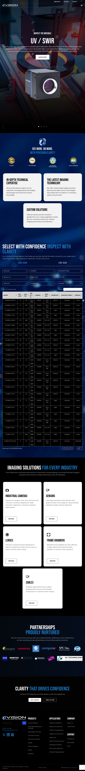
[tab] (22, 263)
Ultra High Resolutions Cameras (35, 727)
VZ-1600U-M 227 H (10, 300)
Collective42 (73, 767)
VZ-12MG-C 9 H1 (10, 414)
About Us (70, 723)
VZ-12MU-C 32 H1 (10, 380)
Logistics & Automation (56, 734)
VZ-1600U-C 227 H (10, 305)
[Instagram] (12, 734)
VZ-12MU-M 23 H (10, 373)
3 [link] (66, 448)
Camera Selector (33, 723)
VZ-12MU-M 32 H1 (10, 360)
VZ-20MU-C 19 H (10, 345)
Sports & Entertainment (56, 741)
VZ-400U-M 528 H (10, 320)
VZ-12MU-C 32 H (10, 387)
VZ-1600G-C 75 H (10, 315)
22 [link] (78, 448)
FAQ (68, 746)
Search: (61, 289)
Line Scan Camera (33, 735)
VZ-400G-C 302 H (10, 335)
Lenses (30, 743)
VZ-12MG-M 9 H (10, 407)
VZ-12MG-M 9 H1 (10, 400)
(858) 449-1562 (6, 728)
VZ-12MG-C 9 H (10, 421)
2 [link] (63, 448)
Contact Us (70, 739)
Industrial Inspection (55, 723)
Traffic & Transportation (56, 730)
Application (57, 1)
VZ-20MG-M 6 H (10, 350)
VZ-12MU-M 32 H (10, 366)
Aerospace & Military (55, 744)
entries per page (12, 289)
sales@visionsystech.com (10, 730)
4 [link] (69, 448)
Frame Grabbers (33, 746)
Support (74, 1)
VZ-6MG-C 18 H (10, 434)
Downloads (70, 742)
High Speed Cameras (34, 732)
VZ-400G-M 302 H (10, 330)
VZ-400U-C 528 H (10, 325)
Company (66, 1)
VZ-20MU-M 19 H (10, 340)
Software (30, 753)
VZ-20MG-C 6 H (10, 355)
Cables (30, 750)
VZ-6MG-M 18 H (10, 427)
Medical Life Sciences (55, 726)
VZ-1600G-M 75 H (10, 310)
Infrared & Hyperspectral (56, 752)
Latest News (71, 726)
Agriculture (52, 737)
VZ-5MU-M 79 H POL (10, 441)
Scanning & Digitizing (56, 748)
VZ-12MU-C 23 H (10, 394)
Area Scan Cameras (34, 739)
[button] (82, 5)
